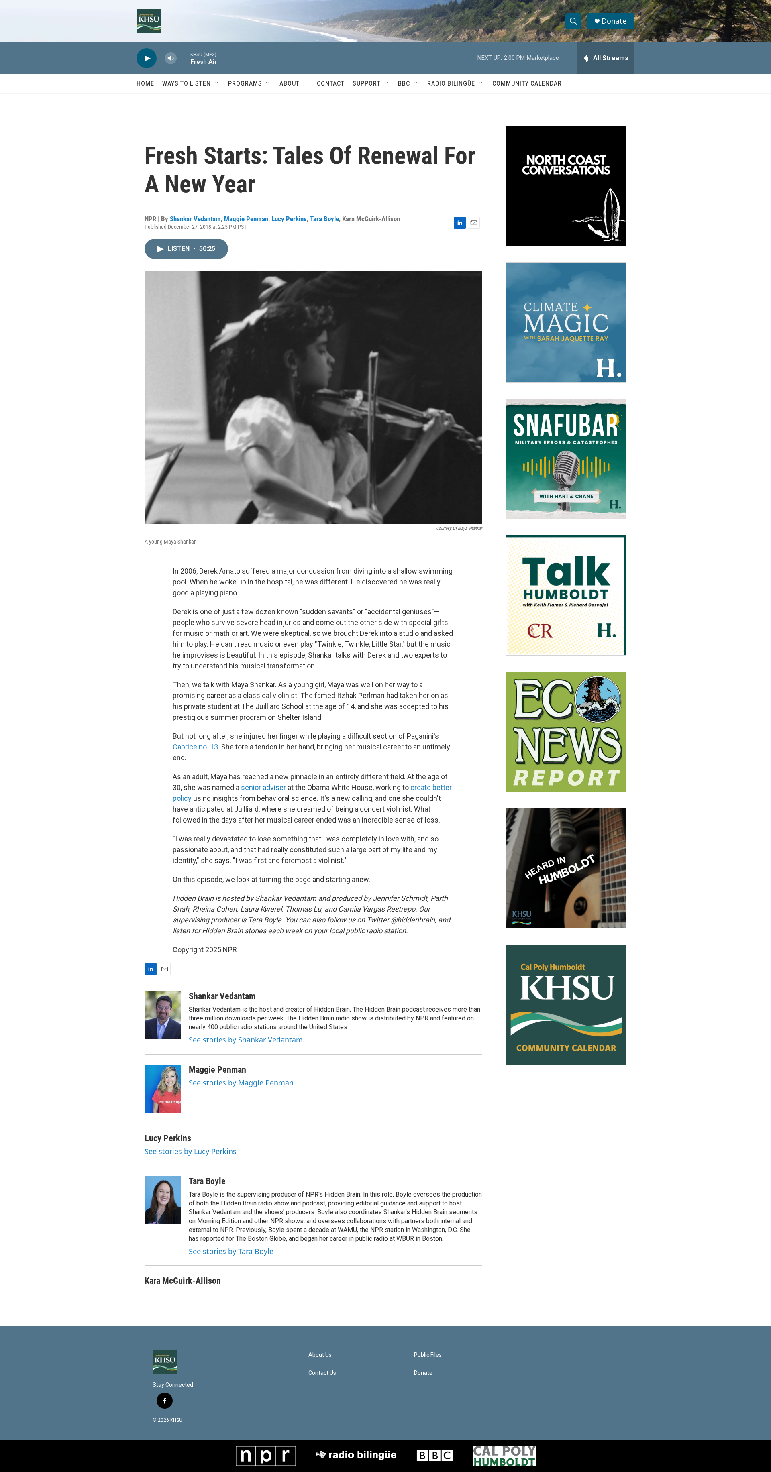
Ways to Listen (186, 83)
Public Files (428, 1355)
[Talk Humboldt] (566, 595)
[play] (146, 58)
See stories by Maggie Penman (241, 1082)
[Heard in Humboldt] (566, 868)
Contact (331, 83)
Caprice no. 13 (195, 747)
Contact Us (322, 1373)
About (289, 83)
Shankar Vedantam (195, 219)
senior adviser (263, 787)
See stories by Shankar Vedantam (246, 1039)
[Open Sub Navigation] (217, 83)
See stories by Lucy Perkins (191, 1151)
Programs (245, 83)
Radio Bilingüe (451, 83)
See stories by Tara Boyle (231, 1251)
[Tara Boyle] (163, 1200)
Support (367, 83)
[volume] (170, 58)
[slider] (183, 58)
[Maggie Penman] (163, 1089)
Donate (614, 21)
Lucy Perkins (289, 219)
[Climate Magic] (566, 322)
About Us (320, 1355)
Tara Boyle (324, 219)
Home (145, 83)
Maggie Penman (246, 219)
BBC (404, 83)
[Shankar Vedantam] (163, 1015)
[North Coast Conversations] (566, 186)
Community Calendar (527, 83)
